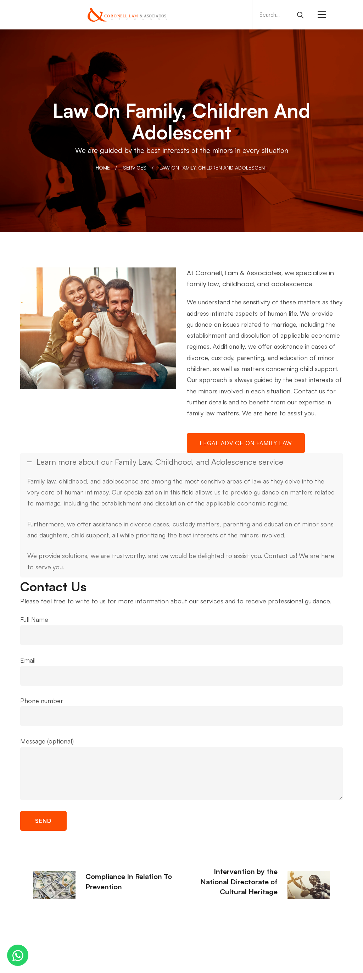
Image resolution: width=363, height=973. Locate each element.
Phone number (41, 700)
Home (103, 168)
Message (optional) (47, 741)
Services (134, 168)
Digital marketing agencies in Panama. (265, 960)
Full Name (34, 619)
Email (27, 660)
